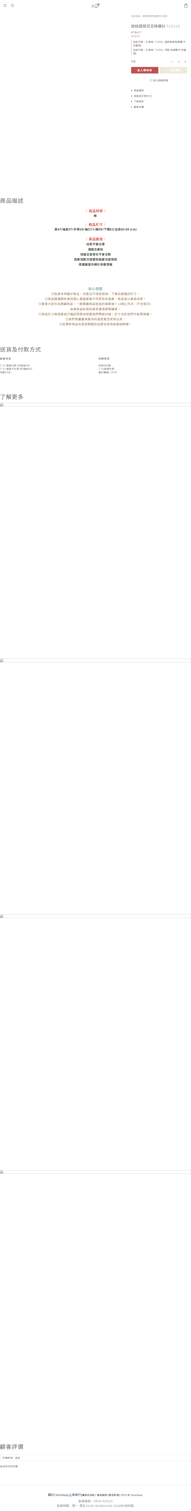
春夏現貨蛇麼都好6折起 (155, 16)
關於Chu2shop (58, 1494)
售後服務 (102, 1495)
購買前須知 (88, 1495)
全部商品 (135, 16)
